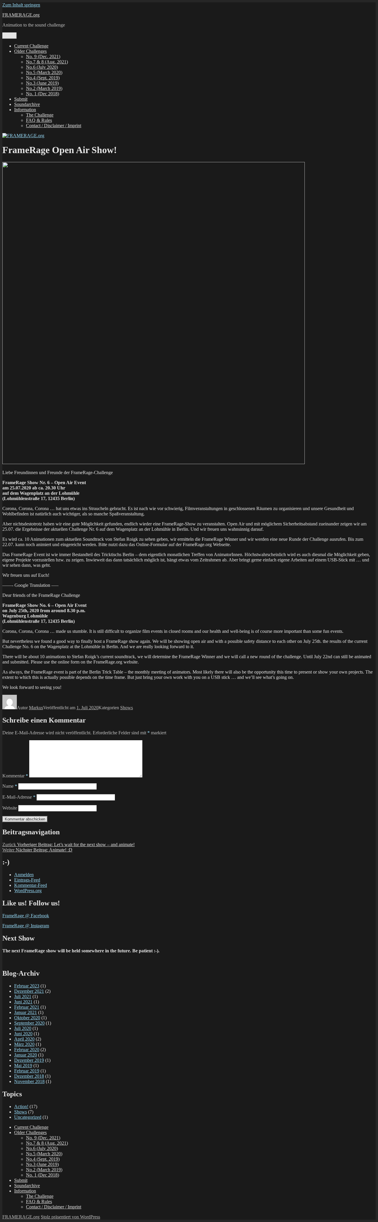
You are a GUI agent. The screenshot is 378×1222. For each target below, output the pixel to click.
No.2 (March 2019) (44, 88)
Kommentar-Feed (30, 885)
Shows (126, 707)
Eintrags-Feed (27, 879)
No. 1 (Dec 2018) (42, 93)
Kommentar (15, 775)
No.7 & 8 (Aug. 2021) (47, 61)
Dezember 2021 (29, 991)
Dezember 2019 (29, 1060)
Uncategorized (27, 1117)
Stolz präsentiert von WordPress (70, 1216)
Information (25, 109)
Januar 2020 (25, 1054)
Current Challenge (31, 45)
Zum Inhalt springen (21, 4)
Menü (9, 35)
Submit (20, 98)
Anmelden (24, 874)
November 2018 (29, 1081)
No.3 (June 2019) (42, 83)
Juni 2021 (23, 1001)
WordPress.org (28, 890)
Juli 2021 (22, 996)
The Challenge (39, 114)
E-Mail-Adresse (18, 797)
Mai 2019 (23, 1065)
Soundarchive (27, 104)
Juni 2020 (23, 1033)
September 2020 (29, 1023)
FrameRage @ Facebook (25, 915)
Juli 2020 (22, 1028)
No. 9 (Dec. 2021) (43, 56)
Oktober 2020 (27, 1017)
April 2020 (24, 1038)
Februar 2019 (26, 1070)
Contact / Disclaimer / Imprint (53, 125)
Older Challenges (30, 51)
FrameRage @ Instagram (25, 925)
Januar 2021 (25, 1012)
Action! (21, 1106)
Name (9, 786)
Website (9, 807)
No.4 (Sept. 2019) (43, 77)
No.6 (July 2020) (42, 67)
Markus (36, 707)
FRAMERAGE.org (21, 14)
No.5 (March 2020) (44, 72)
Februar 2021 (26, 1007)
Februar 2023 (26, 985)
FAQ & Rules (39, 120)
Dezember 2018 (29, 1076)
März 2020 (24, 1044)
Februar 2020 (26, 1049)
